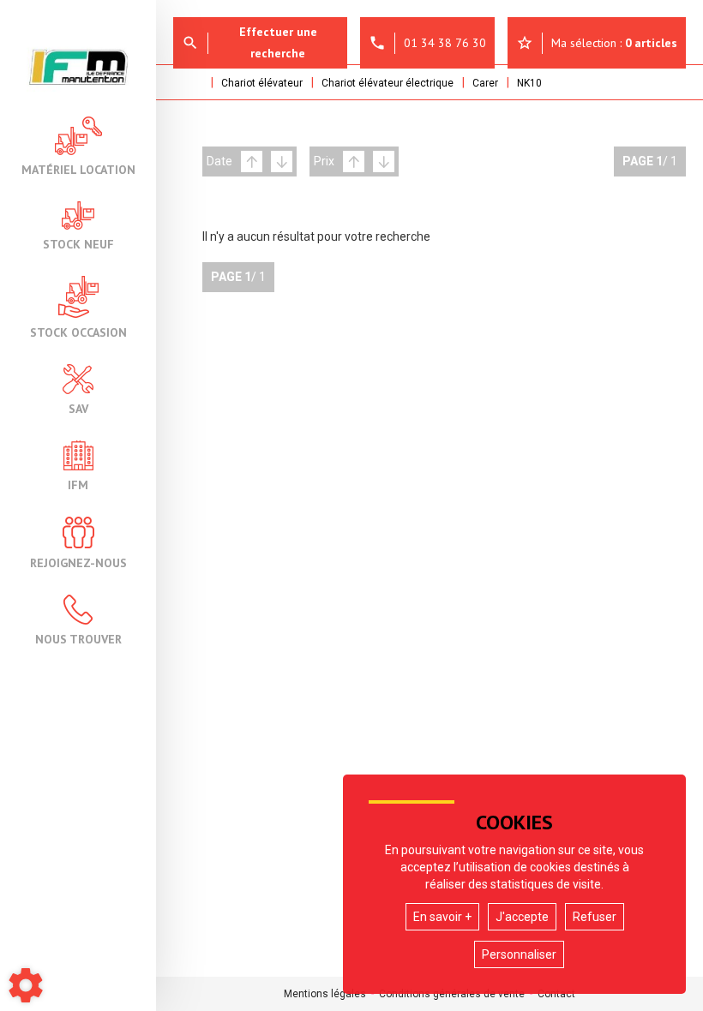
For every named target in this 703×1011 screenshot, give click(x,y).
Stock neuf (78, 243)
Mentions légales (325, 994)
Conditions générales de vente (452, 994)
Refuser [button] (594, 917)
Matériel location (78, 169)
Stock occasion (78, 331)
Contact (556, 994)
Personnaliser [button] (519, 954)
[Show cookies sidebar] (26, 985)
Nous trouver (78, 638)
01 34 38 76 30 (427, 42)
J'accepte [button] (522, 917)
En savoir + (442, 917)
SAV (78, 408)
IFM (78, 484)
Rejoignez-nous (78, 562)
